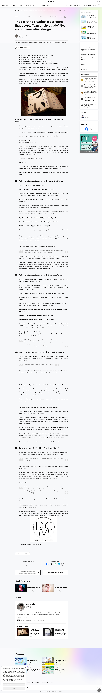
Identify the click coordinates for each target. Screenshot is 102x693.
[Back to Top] (99, 690)
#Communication (56, 42)
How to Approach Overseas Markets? (87, 63)
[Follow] (26, 35)
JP (97, 1)
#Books (44, 42)
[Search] (99, 5)
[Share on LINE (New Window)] (55, 564)
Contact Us (97, 687)
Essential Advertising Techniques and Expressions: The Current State (88, 49)
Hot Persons (84, 112)
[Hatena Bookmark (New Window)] (58, 564)
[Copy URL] (62, 564)
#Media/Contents (38, 42)
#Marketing (17, 42)
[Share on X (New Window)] (51, 564)
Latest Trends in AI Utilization (88, 54)
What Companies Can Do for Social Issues (87, 68)
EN (99, 1)
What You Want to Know (87, 44)
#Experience (63, 42)
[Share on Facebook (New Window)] (47, 564)
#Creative (31, 42)
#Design (49, 42)
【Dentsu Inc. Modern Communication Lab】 (31, 544)
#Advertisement (24, 42)
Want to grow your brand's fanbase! (87, 58)
